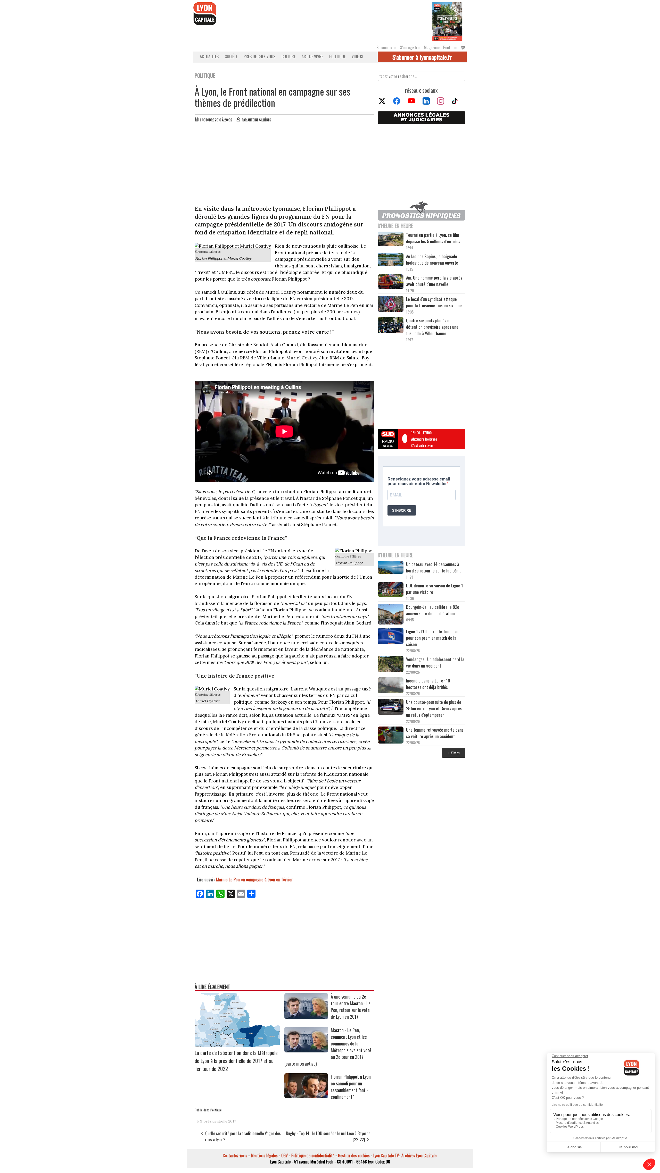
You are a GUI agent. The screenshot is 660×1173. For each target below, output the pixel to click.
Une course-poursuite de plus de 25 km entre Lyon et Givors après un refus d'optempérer (434, 708)
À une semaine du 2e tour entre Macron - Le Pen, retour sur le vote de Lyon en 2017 (350, 1006)
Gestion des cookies (354, 1155)
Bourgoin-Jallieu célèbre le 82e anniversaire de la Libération (432, 610)
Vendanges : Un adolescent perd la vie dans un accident (435, 662)
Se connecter (386, 47)
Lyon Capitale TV (386, 1155)
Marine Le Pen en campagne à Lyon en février (254, 879)
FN (199, 1121)
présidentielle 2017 (219, 1121)
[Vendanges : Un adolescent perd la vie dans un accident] (390, 664)
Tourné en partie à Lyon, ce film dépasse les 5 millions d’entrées (433, 238)
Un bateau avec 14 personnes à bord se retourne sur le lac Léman (435, 567)
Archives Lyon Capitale (418, 1155)
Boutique (450, 47)
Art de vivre (312, 56)
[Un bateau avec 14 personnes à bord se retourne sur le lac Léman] (390, 568)
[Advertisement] (284, 165)
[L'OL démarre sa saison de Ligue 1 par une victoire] (390, 590)
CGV (284, 1155)
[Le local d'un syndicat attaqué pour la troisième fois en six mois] (390, 304)
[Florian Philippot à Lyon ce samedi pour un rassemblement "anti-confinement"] (306, 1096)
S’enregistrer (410, 47)
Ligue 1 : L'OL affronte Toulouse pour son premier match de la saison (432, 637)
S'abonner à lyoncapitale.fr (422, 57)
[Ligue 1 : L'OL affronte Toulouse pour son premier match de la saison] (390, 637)
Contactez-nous (235, 1155)
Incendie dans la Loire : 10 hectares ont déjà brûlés (428, 683)
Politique (337, 56)
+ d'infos (454, 752)
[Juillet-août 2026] (447, 21)
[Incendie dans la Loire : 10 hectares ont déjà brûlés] (390, 686)
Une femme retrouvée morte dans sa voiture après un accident (435, 733)
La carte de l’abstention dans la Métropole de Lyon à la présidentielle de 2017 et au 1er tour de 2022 (236, 1061)
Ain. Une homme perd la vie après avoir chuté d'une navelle (434, 280)
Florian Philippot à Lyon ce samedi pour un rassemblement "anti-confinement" (351, 1086)
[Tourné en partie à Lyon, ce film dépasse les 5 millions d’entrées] (390, 239)
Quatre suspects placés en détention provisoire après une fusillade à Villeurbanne (432, 326)
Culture (288, 56)
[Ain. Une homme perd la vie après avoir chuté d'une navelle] (390, 282)
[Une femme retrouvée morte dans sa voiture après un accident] (390, 736)
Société (231, 56)
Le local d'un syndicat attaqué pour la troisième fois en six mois (434, 302)
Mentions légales (264, 1155)
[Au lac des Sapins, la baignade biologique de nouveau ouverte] (390, 260)
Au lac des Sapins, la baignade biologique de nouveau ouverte (432, 259)
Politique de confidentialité (312, 1155)
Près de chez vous (259, 56)
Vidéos (357, 56)
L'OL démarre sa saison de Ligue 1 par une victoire (434, 588)
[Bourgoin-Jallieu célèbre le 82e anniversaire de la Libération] (390, 615)
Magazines (432, 47)
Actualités (209, 56)
